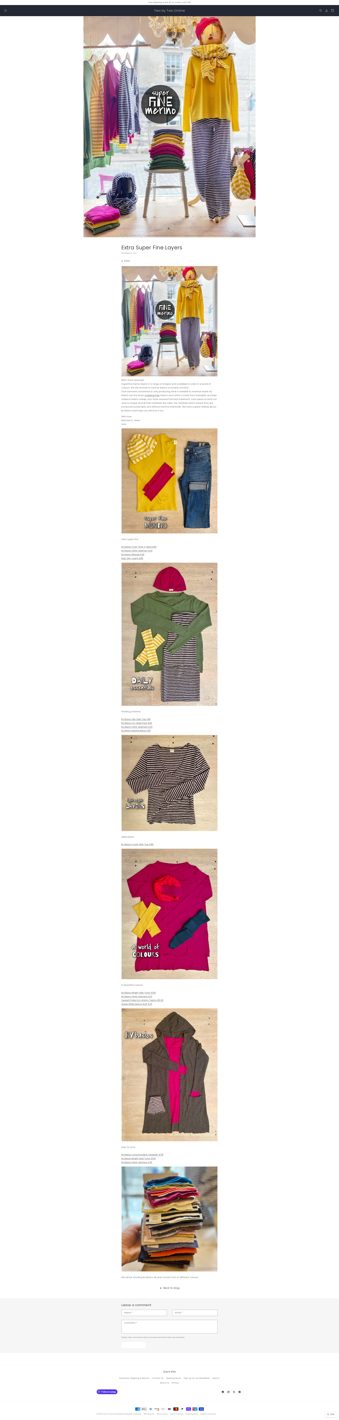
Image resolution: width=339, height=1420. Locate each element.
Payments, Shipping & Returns (134, 1378)
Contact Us (157, 1378)
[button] (5, 11)
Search (216, 1378)
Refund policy (149, 1414)
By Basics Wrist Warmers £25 (136, 550)
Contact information (208, 1414)
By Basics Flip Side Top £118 (136, 719)
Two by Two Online (111, 1414)
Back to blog (171, 1288)
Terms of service (176, 1414)
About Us (164, 1382)
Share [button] (127, 261)
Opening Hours (173, 1378)
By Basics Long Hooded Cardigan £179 (142, 1154)
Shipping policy (192, 1414)
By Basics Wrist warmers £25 (136, 996)
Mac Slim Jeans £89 (132, 558)
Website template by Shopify (129, 1414)
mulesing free (152, 395)
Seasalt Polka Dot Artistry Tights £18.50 (142, 1000)
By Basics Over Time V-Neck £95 (139, 546)
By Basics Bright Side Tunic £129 (138, 992)
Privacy (175, 1382)
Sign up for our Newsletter (197, 1378)
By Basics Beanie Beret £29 (136, 730)
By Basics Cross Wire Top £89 (137, 844)
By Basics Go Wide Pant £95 (136, 723)
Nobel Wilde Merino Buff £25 (136, 1004)
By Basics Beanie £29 (132, 554)
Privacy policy (162, 1414)
